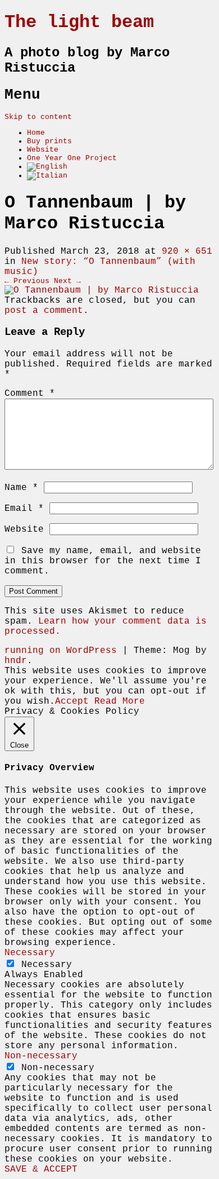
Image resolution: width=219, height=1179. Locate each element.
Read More (119, 701)
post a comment (43, 311)
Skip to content (38, 117)
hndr (15, 661)
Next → (67, 281)
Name (21, 488)
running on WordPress (60, 651)
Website (42, 149)
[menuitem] (47, 166)
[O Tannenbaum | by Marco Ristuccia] (101, 290)
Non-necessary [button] (40, 1056)
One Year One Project (72, 158)
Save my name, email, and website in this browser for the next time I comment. (102, 561)
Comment (29, 393)
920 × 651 (187, 251)
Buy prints (49, 141)
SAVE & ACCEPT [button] (40, 1169)
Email (24, 509)
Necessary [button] (29, 953)
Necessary (46, 965)
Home (36, 133)
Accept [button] (72, 701)
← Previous (26, 281)
